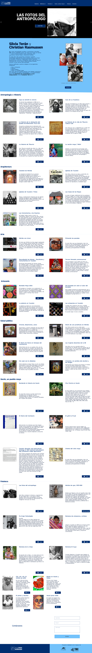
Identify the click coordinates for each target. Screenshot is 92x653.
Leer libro (43, 27)
